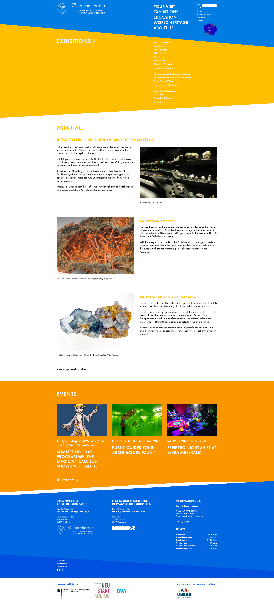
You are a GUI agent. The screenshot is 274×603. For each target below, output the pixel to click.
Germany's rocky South (166, 84)
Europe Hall (160, 60)
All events (65, 479)
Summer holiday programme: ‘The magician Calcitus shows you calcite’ (78, 459)
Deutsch (201, 18)
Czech (200, 21)
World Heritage (171, 22)
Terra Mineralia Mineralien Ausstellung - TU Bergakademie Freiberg (83, 9)
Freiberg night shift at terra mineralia (191, 450)
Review (157, 101)
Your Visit (164, 6)
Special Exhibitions (164, 90)
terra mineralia (162, 42)
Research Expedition (164, 64)
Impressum (62, 563)
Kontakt (61, 560)
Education (165, 17)
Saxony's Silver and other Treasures (172, 77)
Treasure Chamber (163, 67)
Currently (158, 94)
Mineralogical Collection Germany (173, 73)
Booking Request (205, 15)
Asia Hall (158, 53)
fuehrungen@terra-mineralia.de (189, 516)
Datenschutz (63, 566)
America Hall (161, 49)
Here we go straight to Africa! (72, 369)
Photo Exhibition (162, 98)
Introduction (160, 45)
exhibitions (166, 11)
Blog (199, 12)
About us (163, 27)
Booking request (183, 521)
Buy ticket (210, 29)
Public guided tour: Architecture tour (133, 450)
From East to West (163, 81)
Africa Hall (159, 56)
